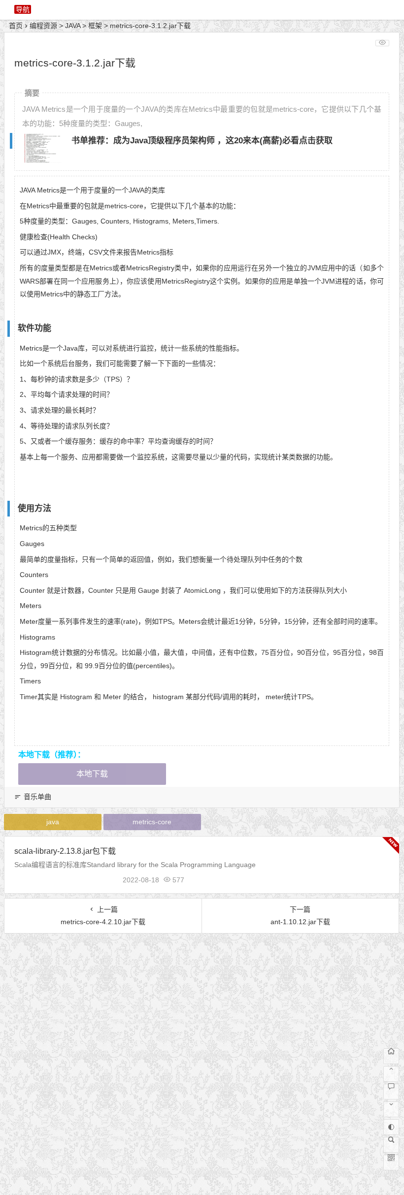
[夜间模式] (391, 1127)
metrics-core (152, 822)
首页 (16, 26)
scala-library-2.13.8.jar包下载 (65, 851)
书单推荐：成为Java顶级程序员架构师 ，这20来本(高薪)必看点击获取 (202, 140)
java (52, 822)
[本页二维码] (391, 1162)
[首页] (391, 1056)
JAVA (72, 26)
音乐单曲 (37, 797)
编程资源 (43, 26)
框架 (95, 26)
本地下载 (92, 774)
